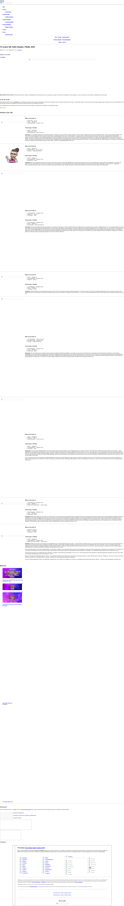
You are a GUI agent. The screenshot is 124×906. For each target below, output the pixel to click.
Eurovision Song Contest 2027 (35, 848)
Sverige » (47, 871)
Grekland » (25, 862)
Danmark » (25, 859)
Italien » (24, 866)
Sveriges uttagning (7, 19)
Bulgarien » (25, 857)
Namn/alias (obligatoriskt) (18, 812)
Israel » (24, 864)
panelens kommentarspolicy (26, 809)
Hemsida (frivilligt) (17, 817)
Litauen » (24, 871)
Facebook (34, 882)
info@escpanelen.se (79, 882)
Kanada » (24, 867)
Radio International (33, 886)
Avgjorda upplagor (9, 22)
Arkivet (4, 29)
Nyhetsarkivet (8, 11)
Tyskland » (47, 873)
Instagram (38, 882)
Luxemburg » (25, 872)
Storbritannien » (48, 869)
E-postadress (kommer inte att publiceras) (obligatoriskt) (24, 815)
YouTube (43, 882)
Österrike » (70, 856)
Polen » (47, 862)
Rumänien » (47, 864)
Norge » (47, 861)
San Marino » (48, 866)
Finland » (24, 861)
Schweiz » (47, 867)
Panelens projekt (9, 34)
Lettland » (25, 869)
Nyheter (4, 9)
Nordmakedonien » (49, 859)
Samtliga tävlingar (9, 16)
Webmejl (62, 892)
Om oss (4, 32)
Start (4, 6)
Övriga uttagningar (7, 24)
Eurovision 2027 (6, 14)
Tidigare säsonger (9, 27)
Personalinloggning (56, 892)
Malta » (47, 857)
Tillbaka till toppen (67, 892)
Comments (20, 50)
